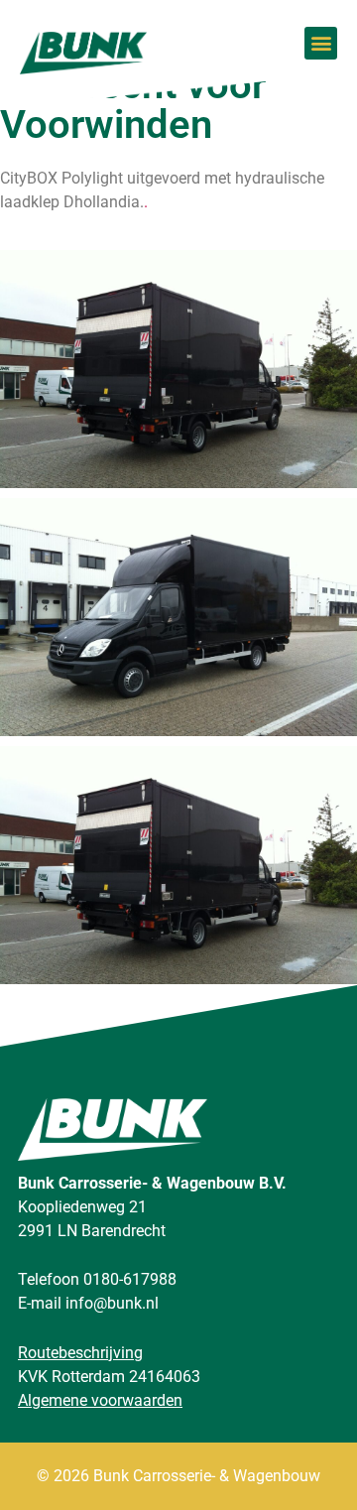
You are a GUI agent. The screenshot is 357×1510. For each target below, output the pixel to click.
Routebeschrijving (80, 1352)
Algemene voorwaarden (100, 1400)
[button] (320, 43)
